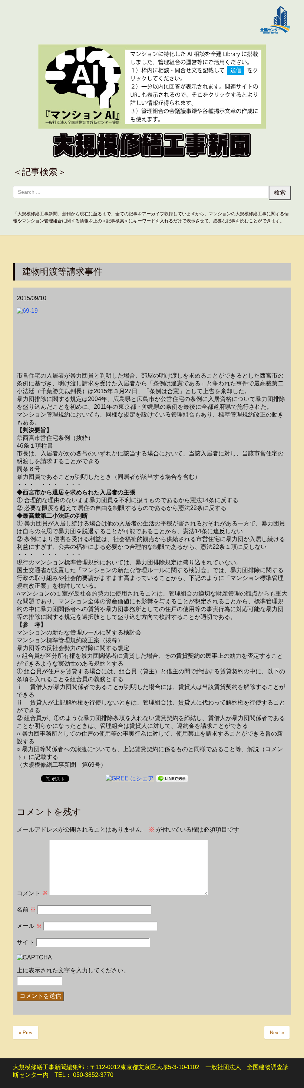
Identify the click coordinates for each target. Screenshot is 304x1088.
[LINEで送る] (172, 778)
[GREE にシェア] (130, 778)
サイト (25, 942)
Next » (277, 1032)
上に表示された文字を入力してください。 (73, 970)
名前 (26, 909)
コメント (32, 893)
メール (29, 926)
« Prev (26, 1032)
